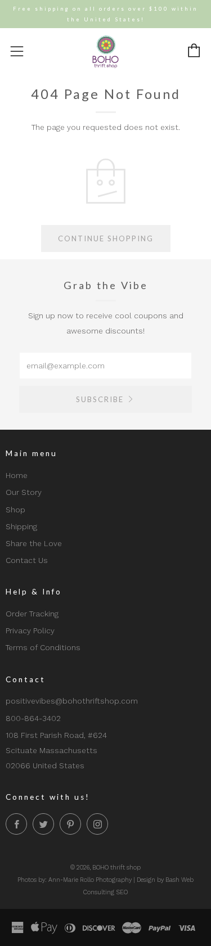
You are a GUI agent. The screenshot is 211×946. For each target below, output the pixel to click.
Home (17, 475)
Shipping (21, 526)
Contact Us (27, 560)
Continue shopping (106, 238)
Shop (15, 509)
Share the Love (34, 543)
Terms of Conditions (43, 647)
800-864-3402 (33, 718)
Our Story (24, 492)
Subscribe (100, 399)
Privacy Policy (30, 630)
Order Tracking (32, 613)
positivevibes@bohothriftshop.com (72, 700)
